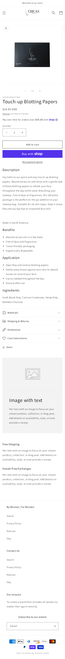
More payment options (32, 162)
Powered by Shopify (42, 653)
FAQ (9, 538)
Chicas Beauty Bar (28, 653)
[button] (4, 13)
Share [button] (9, 347)
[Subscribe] (54, 626)
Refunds (11, 531)
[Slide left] (25, 91)
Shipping (6, 114)
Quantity (6, 126)
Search (10, 515)
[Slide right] (40, 91)
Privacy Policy (14, 523)
